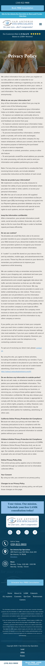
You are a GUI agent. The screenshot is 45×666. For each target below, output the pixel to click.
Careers (22, 600)
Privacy (22, 655)
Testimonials (37, 596)
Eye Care (27, 596)
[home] (17, 24)
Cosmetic (18, 596)
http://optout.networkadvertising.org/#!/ (16, 371)
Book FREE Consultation (22, 8)
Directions (13, 557)
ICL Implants (7, 596)
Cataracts (33, 593)
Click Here (22, 16)
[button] (40, 24)
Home (10, 593)
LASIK (26, 593)
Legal (22, 649)
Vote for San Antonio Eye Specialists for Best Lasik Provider (22, 14)
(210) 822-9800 (18, 544)
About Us (17, 593)
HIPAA (22, 652)
